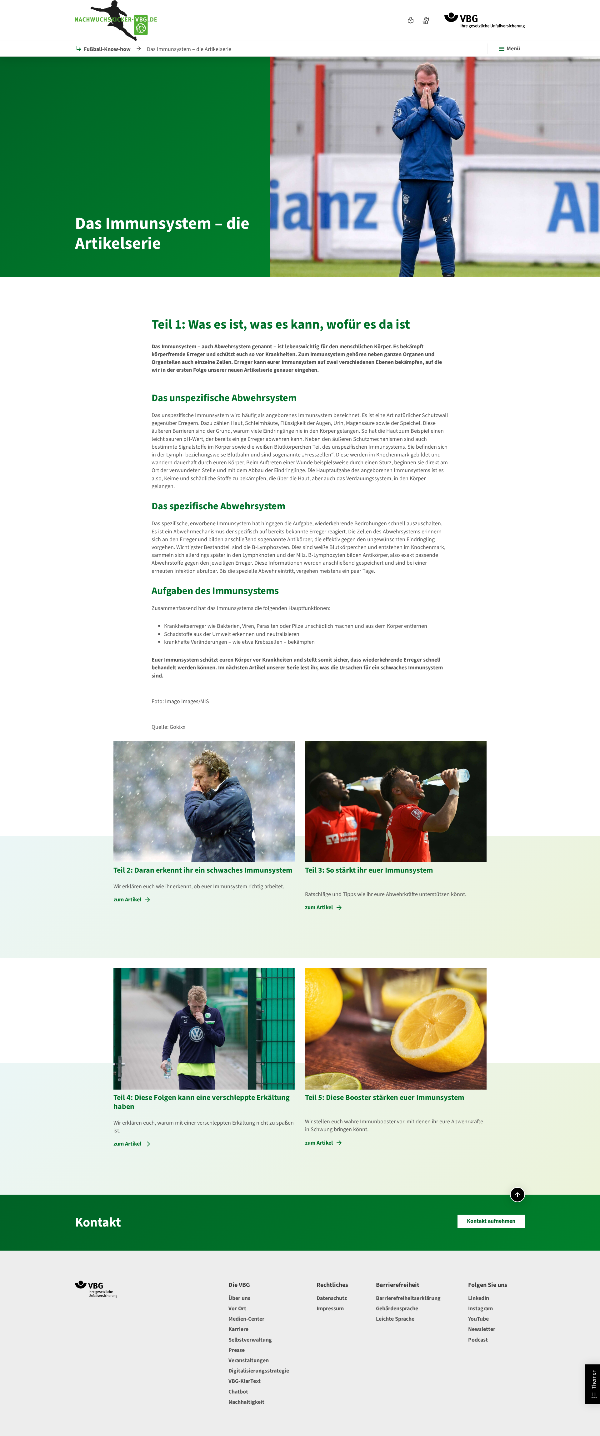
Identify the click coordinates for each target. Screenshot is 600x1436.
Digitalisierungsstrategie (258, 1371)
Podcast (478, 1340)
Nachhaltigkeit (246, 1402)
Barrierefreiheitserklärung (408, 1298)
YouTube (478, 1319)
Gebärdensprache (397, 1309)
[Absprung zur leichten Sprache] (410, 20)
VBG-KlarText (244, 1381)
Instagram (480, 1309)
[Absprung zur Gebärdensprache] (425, 20)
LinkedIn (478, 1298)
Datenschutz (332, 1298)
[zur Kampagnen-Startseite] (116, 20)
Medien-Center (246, 1319)
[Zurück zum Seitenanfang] (517, 1194)
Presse (236, 1350)
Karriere (238, 1329)
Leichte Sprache (395, 1319)
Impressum (330, 1309)
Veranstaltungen (248, 1360)
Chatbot (238, 1392)
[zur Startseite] (484, 20)
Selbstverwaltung (250, 1340)
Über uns (239, 1298)
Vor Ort (237, 1309)
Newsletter (481, 1329)
